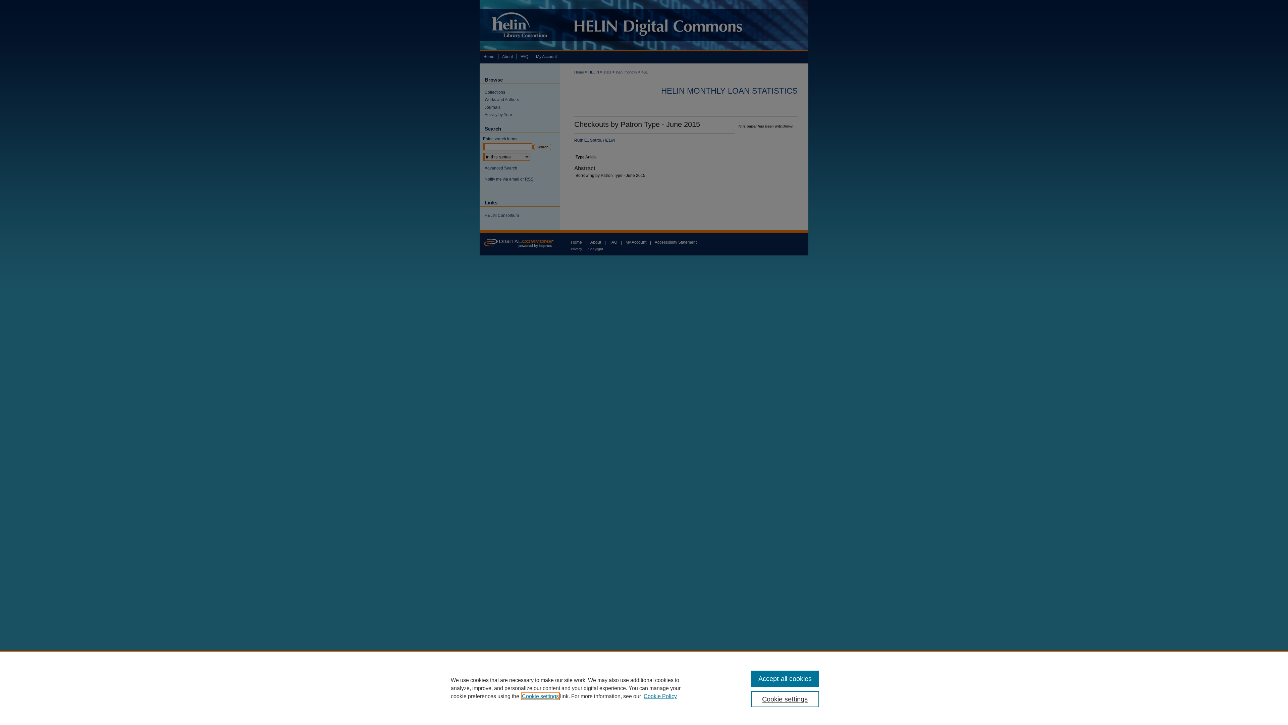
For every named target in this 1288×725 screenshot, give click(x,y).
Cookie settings (540, 696)
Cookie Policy (660, 696)
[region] (644, 688)
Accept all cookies (785, 678)
